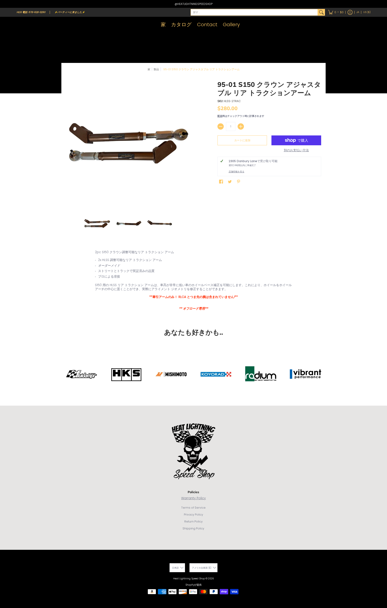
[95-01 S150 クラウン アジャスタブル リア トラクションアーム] (97, 223)
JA (358, 12)
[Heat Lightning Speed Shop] (21, 24)
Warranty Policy (193, 498)
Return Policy (193, 521)
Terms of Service (193, 508)
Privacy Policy (193, 514)
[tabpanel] (193, 281)
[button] (336, 12)
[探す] (321, 12)
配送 (219, 116)
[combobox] (254, 12)
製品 (156, 69)
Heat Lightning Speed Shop (189, 578)
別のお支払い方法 (296, 150)
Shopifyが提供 (193, 585)
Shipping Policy (193, 528)
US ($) (367, 12)
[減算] (220, 126)
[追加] (241, 126)
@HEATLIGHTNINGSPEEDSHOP (194, 4)
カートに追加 (242, 140)
